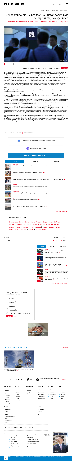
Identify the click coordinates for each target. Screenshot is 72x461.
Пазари (17, 394)
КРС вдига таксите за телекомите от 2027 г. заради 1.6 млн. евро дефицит (18, 369)
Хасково (31, 229)
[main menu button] (67, 4)
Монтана (41, 224)
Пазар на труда (8, 403)
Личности (63, 394)
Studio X (40, 458)
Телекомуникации (54, 10)
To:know (40, 411)
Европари (7, 392)
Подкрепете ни (30, 445)
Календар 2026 (8, 409)
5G (5, 132)
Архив (15, 316)
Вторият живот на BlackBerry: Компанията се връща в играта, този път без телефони (56, 271)
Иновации (18, 392)
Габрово (57, 222)
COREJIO (7, 414)
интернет (31, 427)
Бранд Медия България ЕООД (33, 441)
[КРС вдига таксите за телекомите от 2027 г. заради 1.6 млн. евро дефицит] (19, 359)
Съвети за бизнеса (29, 390)
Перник (56, 224)
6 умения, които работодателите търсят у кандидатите (56, 278)
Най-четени (35, 161)
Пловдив (19, 227)
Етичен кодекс (14, 441)
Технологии (47, 10)
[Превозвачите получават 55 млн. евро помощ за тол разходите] (8, 207)
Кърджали (19, 224)
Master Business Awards (10, 416)
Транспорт (7, 397)
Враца (51, 222)
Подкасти (7, 411)
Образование (41, 394)
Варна (27, 222)
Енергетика (7, 395)
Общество (34, 331)
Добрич (11, 224)
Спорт (62, 398)
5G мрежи (11, 132)
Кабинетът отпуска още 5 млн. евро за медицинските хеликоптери (30, 193)
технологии (7, 427)
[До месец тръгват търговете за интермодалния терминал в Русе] (8, 187)
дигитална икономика (17, 427)
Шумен (38, 229)
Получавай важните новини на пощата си (50, 378)
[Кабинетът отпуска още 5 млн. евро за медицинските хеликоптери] (8, 194)
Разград (25, 227)
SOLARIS (7, 422)
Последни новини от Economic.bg (60, 283)
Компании (18, 389)
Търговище (23, 229)
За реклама (13, 434)
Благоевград (13, 222)
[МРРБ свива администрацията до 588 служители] (8, 200)
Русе (31, 227)
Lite (60, 386)
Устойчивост (30, 386)
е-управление (52, 392)
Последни (15, 161)
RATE (6, 413)
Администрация (41, 402)
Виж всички (65, 347)
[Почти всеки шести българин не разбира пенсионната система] (8, 167)
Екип (28, 435)
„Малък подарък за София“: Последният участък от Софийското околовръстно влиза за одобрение (38, 179)
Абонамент (13, 437)
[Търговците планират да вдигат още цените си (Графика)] (8, 173)
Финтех (51, 398)
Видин (45, 222)
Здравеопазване (41, 396)
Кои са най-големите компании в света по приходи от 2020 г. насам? (55, 251)
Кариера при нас (14, 443)
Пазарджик (49, 224)
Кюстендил (27, 224)
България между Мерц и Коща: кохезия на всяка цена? (55, 258)
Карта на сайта (30, 437)
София (58, 227)
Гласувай (9, 316)
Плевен (11, 227)
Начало (42, 10)
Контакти (13, 439)
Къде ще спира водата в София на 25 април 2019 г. (37, 334)
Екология (40, 400)
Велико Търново (36, 222)
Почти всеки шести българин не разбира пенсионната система (29, 166)
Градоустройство (41, 398)
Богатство (63, 392)
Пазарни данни (41, 414)
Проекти (6, 407)
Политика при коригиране (32, 439)
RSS (31, 379)
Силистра (38, 227)
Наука (62, 389)
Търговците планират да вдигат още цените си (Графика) (28, 172)
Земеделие (7, 399)
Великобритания (27, 132)
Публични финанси (7, 390)
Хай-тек (51, 396)
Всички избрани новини (61, 211)
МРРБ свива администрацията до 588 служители (25, 199)
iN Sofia (6, 418)
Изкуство (62, 396)
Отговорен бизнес (31, 394)
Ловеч (35, 224)
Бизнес (17, 386)
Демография (41, 392)
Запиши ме (64, 379)
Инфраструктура (8, 394)
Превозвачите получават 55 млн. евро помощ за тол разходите (29, 206)
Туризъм (7, 401)
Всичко (39, 407)
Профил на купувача (15, 445)
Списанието (40, 413)
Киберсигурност (53, 394)
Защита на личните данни (32, 434)
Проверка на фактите (15, 435)
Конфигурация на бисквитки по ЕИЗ (17, 447)
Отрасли (18, 391)
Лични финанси (41, 391)
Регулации (18, 400)
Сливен (45, 227)
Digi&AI (51, 389)
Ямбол (44, 229)
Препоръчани (56, 161)
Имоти (17, 398)
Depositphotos (39, 460)
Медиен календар (14, 449)
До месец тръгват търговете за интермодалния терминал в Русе (30, 186)
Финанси (18, 396)
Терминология (41, 409)
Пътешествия (63, 391)
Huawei (19, 132)
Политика (40, 389)
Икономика (7, 386)
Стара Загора (13, 229)
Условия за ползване (31, 443)
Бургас (21, 222)
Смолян (51, 227)
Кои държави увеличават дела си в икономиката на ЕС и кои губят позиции (55, 265)
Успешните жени (8, 420)
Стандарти (29, 392)
